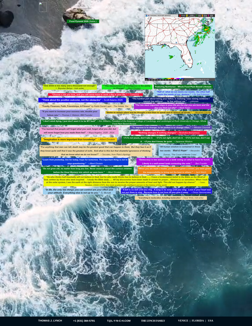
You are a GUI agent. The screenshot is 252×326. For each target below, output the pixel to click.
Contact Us (163, 7)
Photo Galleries (134, 7)
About (109, 7)
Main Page (89, 7)
